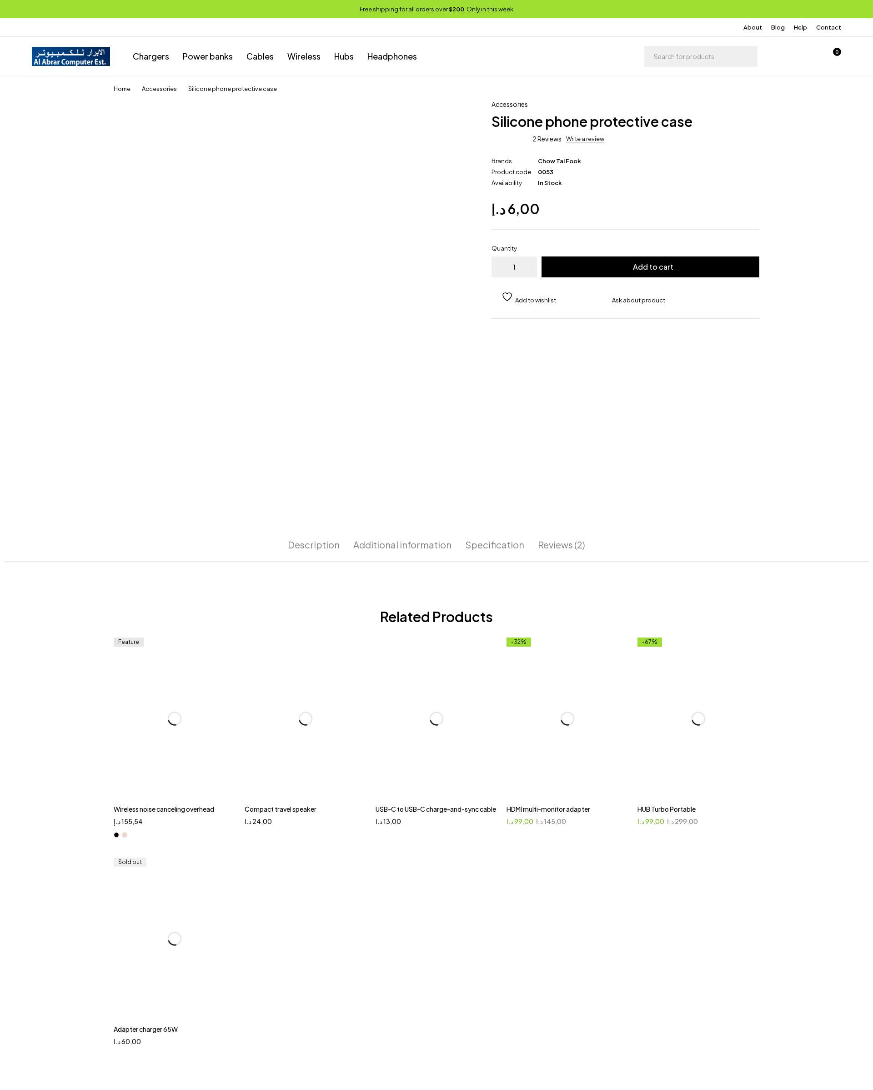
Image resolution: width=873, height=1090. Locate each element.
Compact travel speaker (280, 809)
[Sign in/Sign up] (785, 56)
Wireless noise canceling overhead (164, 809)
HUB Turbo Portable (666, 809)
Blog (778, 27)
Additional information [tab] (402, 544)
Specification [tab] (494, 544)
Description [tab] (314, 544)
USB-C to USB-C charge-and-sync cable (436, 809)
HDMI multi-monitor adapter (548, 809)
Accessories (159, 88)
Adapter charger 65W (146, 1029)
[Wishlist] (808, 56)
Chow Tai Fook (559, 161)
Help (800, 27)
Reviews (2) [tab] (561, 544)
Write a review (585, 139)
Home (122, 88)
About (752, 27)
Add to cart (653, 266)
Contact (828, 27)
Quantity (504, 248)
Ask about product (638, 300)
